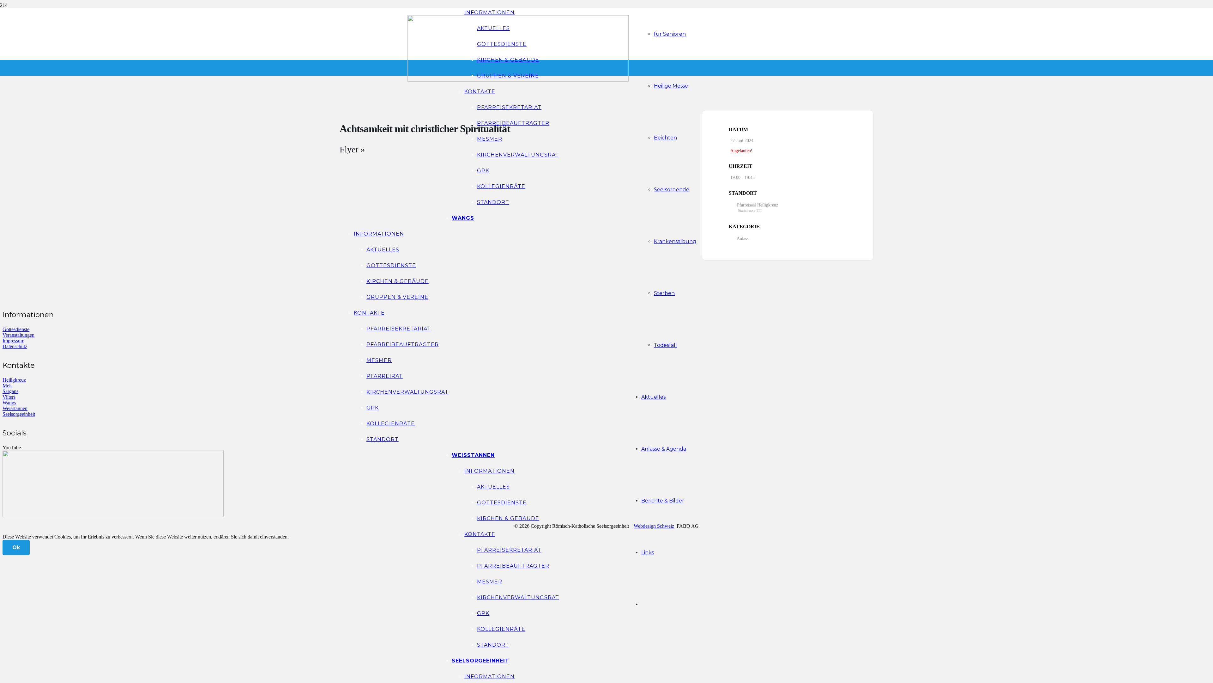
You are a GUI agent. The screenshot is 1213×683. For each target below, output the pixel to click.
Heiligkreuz (14, 380)
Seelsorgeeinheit (19, 414)
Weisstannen (15, 408)
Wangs (9, 402)
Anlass (742, 238)
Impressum (13, 340)
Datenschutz (15, 346)
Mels (7, 385)
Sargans (10, 391)
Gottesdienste (16, 329)
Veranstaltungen (18, 335)
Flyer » (352, 149)
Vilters (9, 397)
